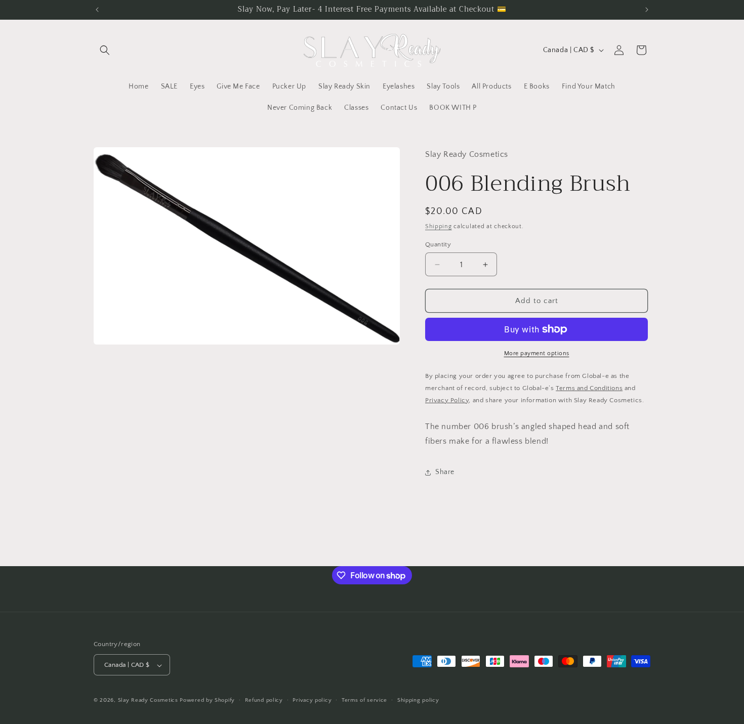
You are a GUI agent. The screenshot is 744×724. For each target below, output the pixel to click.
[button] (105, 50)
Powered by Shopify (207, 701)
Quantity (438, 244)
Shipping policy (418, 700)
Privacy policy (312, 700)
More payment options (536, 353)
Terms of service (364, 700)
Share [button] (444, 472)
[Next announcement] (647, 9)
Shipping (438, 226)
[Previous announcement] (97, 9)
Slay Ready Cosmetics (148, 701)
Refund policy (264, 700)
